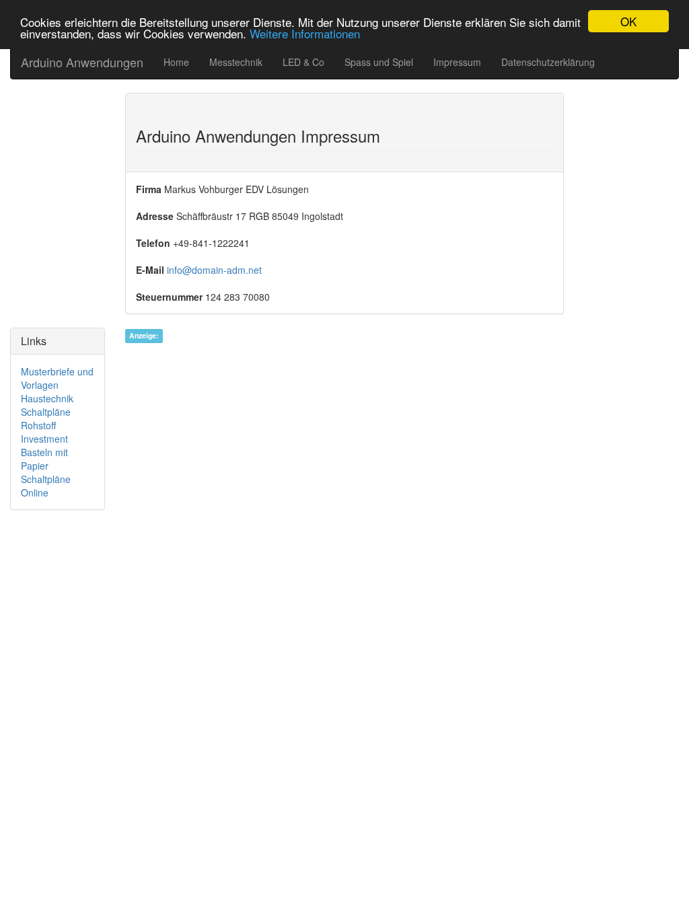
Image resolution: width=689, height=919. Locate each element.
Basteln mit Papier (44, 458)
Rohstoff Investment (44, 431)
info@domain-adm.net (214, 270)
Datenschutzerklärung (548, 62)
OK (628, 21)
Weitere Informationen (305, 33)
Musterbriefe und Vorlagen (57, 378)
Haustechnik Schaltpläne (47, 405)
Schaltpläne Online (46, 485)
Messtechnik (235, 62)
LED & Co (303, 62)
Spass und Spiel (378, 62)
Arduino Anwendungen (82, 62)
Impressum (457, 62)
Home (176, 62)
